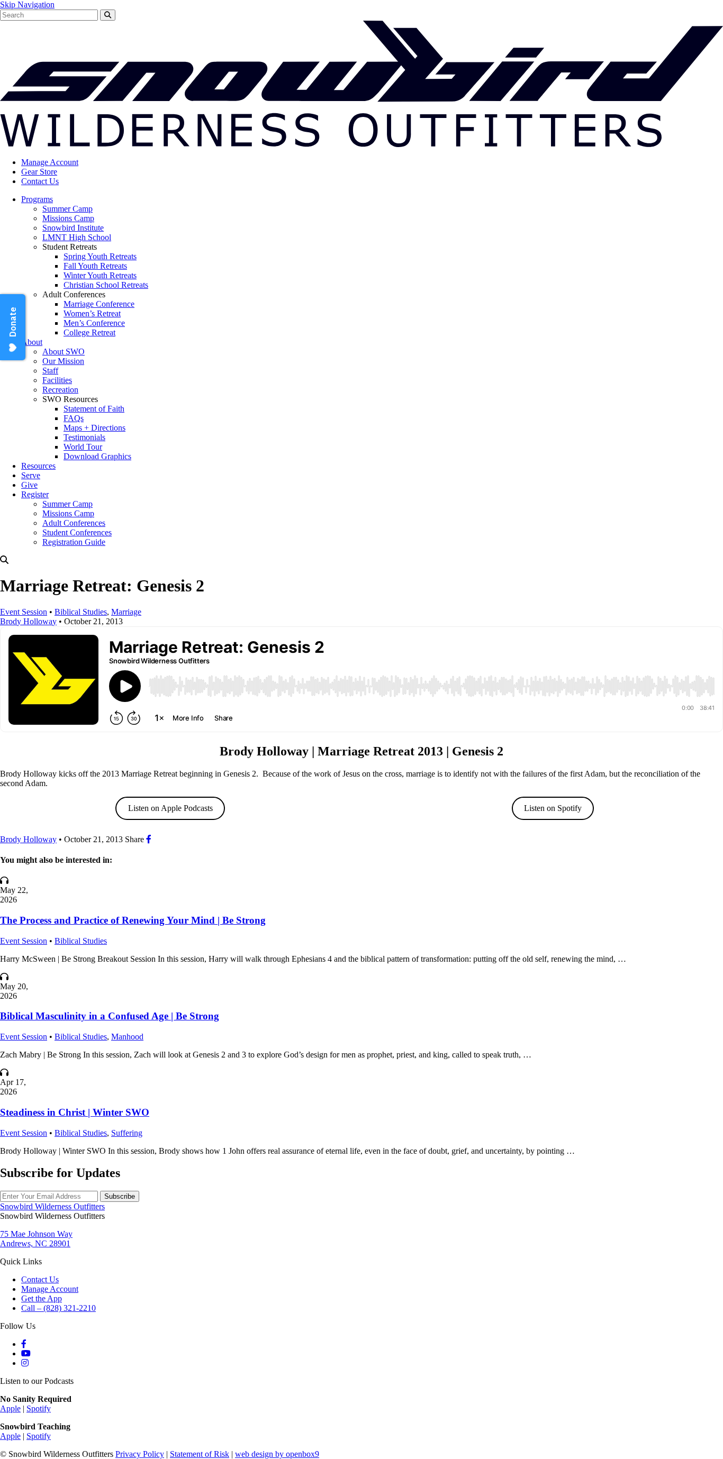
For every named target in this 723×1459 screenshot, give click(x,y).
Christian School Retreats (106, 284)
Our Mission (63, 361)
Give (29, 484)
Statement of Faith (94, 408)
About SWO (63, 351)
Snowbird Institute (73, 227)
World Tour (83, 446)
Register (35, 494)
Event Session (23, 611)
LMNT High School (76, 237)
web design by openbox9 (277, 1453)
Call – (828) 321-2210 (58, 1307)
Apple (10, 1408)
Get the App (41, 1298)
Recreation (60, 389)
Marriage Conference (99, 303)
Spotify (38, 1408)
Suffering (126, 1132)
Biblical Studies (81, 611)
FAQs (74, 418)
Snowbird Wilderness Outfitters (52, 1206)
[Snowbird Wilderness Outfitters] (361, 144)
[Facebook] (23, 1343)
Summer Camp (67, 208)
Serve (30, 475)
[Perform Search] (107, 15)
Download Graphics (97, 456)
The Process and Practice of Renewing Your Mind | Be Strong (133, 920)
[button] (361, 560)
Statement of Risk (199, 1453)
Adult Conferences (73, 522)
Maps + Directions (94, 427)
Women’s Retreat (92, 313)
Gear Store (39, 171)
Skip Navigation (27, 4)
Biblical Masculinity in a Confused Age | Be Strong (109, 1016)
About (31, 342)
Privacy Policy (139, 1453)
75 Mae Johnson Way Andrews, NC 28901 (36, 1238)
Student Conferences (77, 532)
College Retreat (89, 332)
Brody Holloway (28, 621)
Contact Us (40, 181)
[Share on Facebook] (148, 839)
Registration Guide (73, 541)
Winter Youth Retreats (100, 275)
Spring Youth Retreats (100, 256)
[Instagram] (25, 1362)
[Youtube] (26, 1353)
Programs (37, 199)
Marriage (126, 611)
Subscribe (119, 1196)
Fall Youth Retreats (95, 265)
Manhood (127, 1036)
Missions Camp (68, 218)
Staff (50, 370)
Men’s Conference (94, 322)
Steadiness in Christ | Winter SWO (74, 1112)
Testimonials (84, 437)
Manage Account (49, 162)
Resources (38, 465)
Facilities (57, 380)
